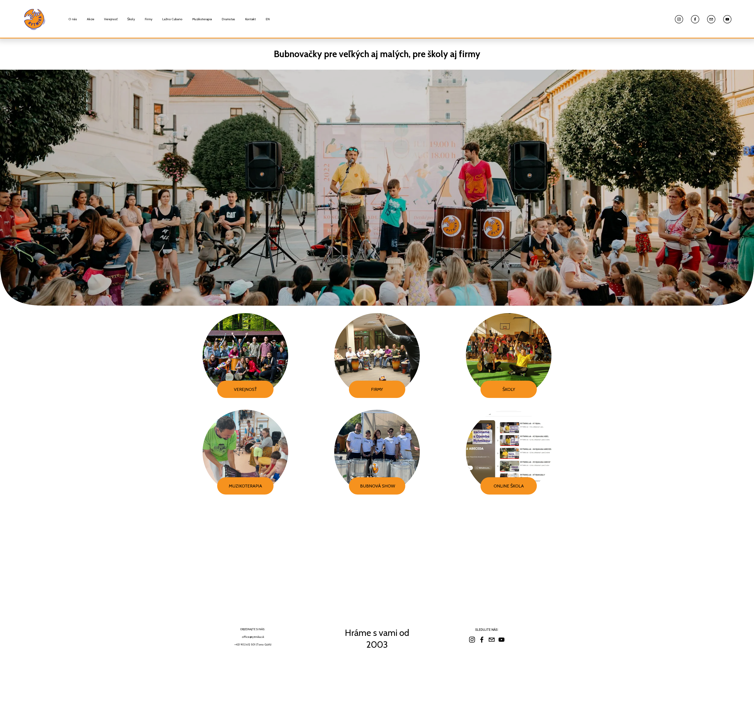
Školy (131, 19)
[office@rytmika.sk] (711, 19)
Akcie (90, 19)
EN (268, 19)
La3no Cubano (172, 19)
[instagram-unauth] (679, 19)
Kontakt (250, 19)
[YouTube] (727, 19)
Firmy (149, 19)
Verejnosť (110, 19)
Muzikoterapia (202, 19)
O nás (73, 19)
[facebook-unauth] (695, 19)
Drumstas (228, 19)
